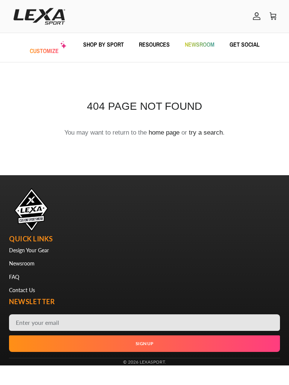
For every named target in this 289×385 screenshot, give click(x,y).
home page (164, 132)
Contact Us (22, 290)
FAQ (14, 277)
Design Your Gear (29, 250)
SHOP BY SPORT (103, 44)
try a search (206, 132)
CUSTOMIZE (44, 51)
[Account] (255, 16)
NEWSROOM (199, 44)
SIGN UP (144, 343)
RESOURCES (154, 44)
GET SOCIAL (245, 44)
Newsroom (22, 263)
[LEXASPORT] (39, 16)
